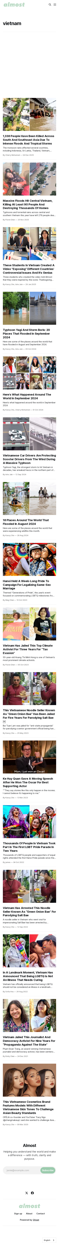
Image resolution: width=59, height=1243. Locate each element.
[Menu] (55, 4)
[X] (26, 1193)
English (47, 1240)
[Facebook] (32, 1193)
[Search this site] (50, 4)
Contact (40, 1213)
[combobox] (49, 1240)
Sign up (18, 1213)
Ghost (36, 1219)
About (29, 1213)
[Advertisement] (29, 64)
